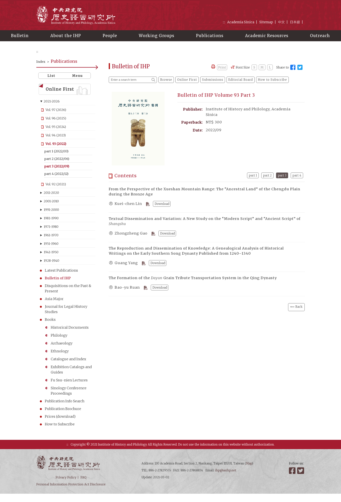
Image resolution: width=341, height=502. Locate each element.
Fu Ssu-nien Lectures (69, 380)
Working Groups (156, 35)
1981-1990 (51, 218)
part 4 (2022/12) (56, 174)
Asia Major (54, 299)
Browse (166, 80)
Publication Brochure (63, 408)
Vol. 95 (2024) (56, 127)
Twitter (301, 470)
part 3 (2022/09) (56, 166)
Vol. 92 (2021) (56, 184)
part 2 (267, 175)
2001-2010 (51, 201)
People (110, 35)
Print (222, 67)
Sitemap (266, 22)
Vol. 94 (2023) (56, 135)
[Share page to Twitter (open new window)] (300, 67)
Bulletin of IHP (58, 278)
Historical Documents (70, 327)
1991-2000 (51, 210)
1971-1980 (51, 227)
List (51, 76)
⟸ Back (296, 307)
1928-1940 (51, 261)
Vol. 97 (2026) (56, 110)
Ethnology (60, 351)
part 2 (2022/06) (56, 159)
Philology (59, 335)
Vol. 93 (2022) (56, 144)
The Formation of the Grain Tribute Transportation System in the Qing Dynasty (193, 278)
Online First (60, 89)
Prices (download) (60, 416)
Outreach (320, 35)
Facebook (292, 470)
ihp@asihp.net (225, 470)
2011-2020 (51, 193)
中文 (281, 22)
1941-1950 (51, 252)
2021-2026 (52, 101)
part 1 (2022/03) (56, 151)
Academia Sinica (240, 22)
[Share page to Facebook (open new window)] (292, 67)
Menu (77, 76)
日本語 (295, 22)
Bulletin (20, 35)
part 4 (296, 175)
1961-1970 (51, 235)
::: (224, 22)
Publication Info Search (64, 401)
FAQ (83, 477)
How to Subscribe (60, 424)
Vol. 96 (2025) (56, 118)
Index (40, 62)
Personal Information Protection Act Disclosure (71, 484)
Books (50, 319)
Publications (209, 35)
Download (162, 204)
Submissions (212, 80)
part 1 (253, 175)
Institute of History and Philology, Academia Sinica (75, 14)
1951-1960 (51, 244)
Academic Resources (266, 35)
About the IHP (65, 35)
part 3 (282, 175)
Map (249, 463)
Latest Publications (61, 270)
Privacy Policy (66, 477)
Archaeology (61, 343)
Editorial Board (240, 80)
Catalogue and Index (68, 359)
